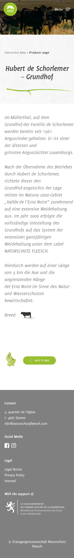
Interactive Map (15, 52)
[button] (62, 9)
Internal (10, 481)
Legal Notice (13, 469)
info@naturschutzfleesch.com (26, 423)
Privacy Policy (14, 475)
